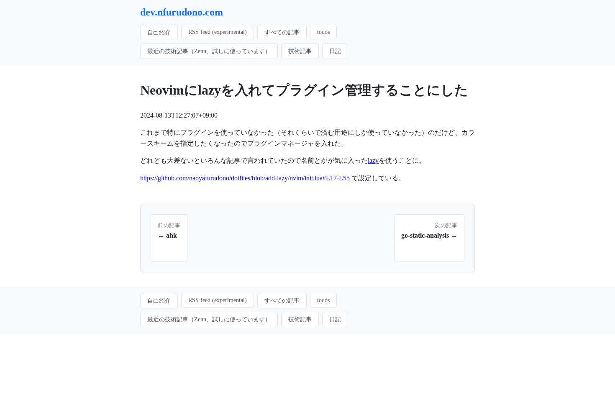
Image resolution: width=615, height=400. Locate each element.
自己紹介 (159, 32)
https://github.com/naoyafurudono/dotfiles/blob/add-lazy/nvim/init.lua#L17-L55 (245, 178)
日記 (335, 51)
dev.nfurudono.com (181, 12)
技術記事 (300, 51)
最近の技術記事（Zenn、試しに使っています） (209, 51)
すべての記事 (282, 32)
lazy (373, 160)
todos (323, 31)
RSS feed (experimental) (217, 31)
